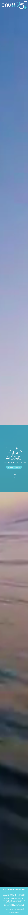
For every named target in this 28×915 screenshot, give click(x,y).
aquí (14, 905)
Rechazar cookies (18, 909)
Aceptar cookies (9, 909)
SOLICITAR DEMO (14, 467)
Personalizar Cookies (14, 912)
